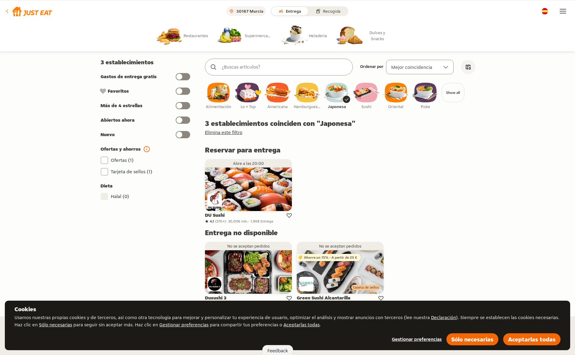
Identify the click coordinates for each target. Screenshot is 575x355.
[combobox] (285, 67)
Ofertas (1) (122, 160)
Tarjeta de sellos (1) (131, 171)
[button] (28, 11)
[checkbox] (218, 96)
